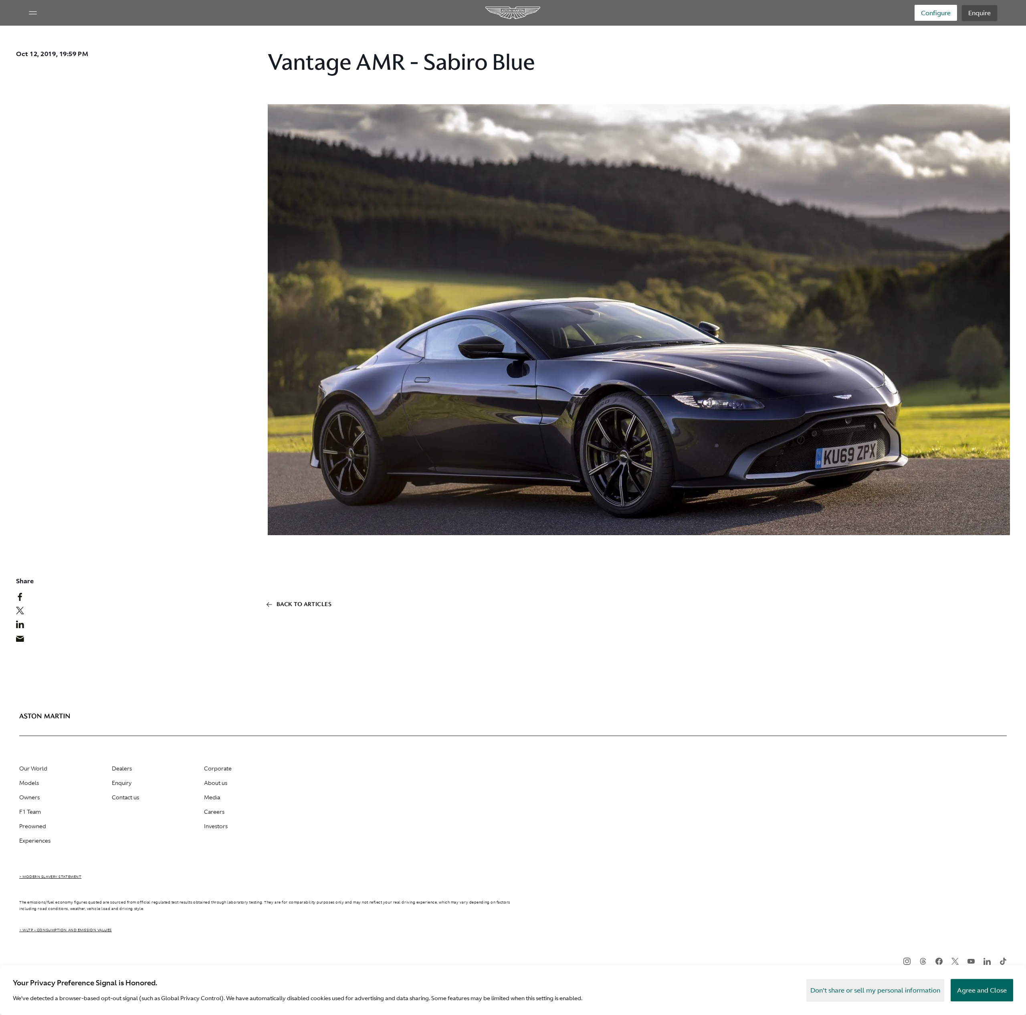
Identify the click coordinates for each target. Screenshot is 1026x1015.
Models (29, 783)
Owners (29, 797)
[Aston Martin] (513, 13)
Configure (936, 12)
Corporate (218, 768)
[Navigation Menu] (33, 13)
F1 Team (30, 811)
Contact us (125, 797)
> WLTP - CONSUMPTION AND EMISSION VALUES (65, 930)
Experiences (34, 840)
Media (212, 797)
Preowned (32, 826)
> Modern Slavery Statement (50, 876)
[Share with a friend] (24, 640)
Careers (214, 811)
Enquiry (121, 783)
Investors (216, 826)
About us (215, 783)
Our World (33, 768)
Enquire (979, 12)
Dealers (122, 768)
